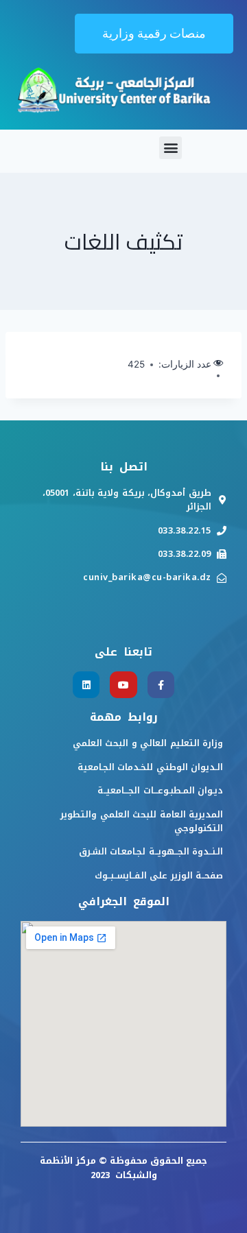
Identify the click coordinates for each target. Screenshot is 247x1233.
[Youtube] (123, 684)
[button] (154, 33)
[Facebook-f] (161, 684)
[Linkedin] (86, 684)
